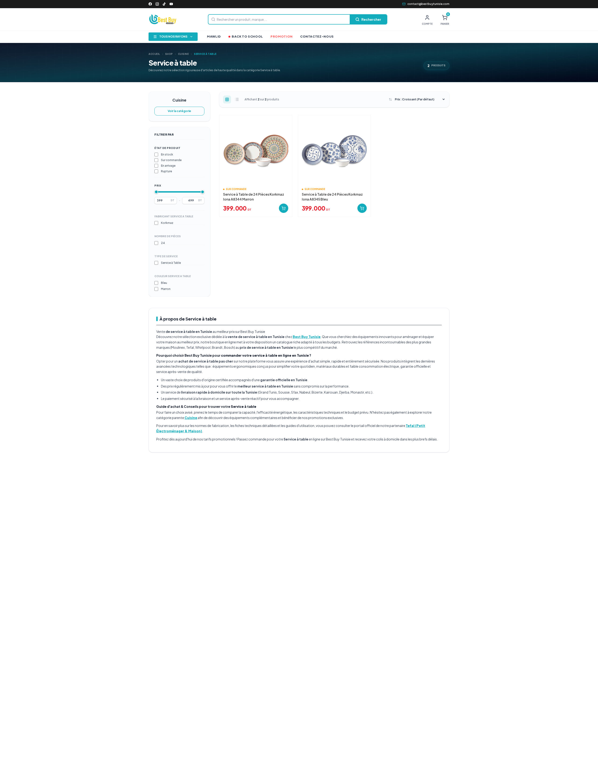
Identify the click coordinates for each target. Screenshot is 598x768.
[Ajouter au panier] (283, 208)
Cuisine (183, 54)
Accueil (154, 54)
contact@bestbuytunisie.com (428, 4)
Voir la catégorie (179, 111)
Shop (169, 54)
